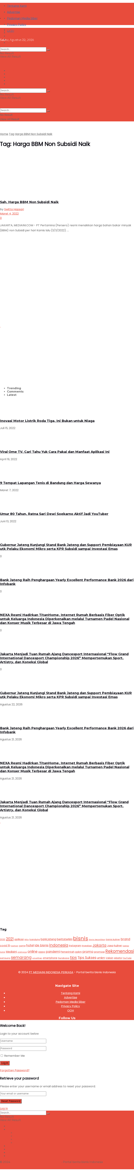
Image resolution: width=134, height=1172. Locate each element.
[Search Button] (48, 50)
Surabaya (63, 958)
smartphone (50, 958)
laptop (126, 945)
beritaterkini (64, 939)
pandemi (53, 951)
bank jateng (48, 939)
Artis (26, 939)
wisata (118, 958)
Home (4, 134)
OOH (70, 1011)
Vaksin (109, 958)
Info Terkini (15, 32)
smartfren (37, 958)
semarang (21, 957)
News (11, 29)
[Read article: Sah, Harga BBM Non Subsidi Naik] (67, 174)
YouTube (126, 958)
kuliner (118, 945)
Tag (11, 134)
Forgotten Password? (14, 1070)
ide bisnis (42, 945)
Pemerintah (68, 952)
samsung (5, 958)
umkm (101, 958)
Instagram (75, 945)
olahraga (22, 952)
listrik (2, 952)
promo (88, 951)
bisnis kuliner (113, 939)
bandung (34, 939)
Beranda (13, 1126)
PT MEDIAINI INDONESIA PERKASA (51, 972)
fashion (14, 945)
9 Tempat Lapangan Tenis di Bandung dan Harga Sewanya (50, 483)
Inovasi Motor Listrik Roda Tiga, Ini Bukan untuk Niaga (47, 421)
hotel (30, 945)
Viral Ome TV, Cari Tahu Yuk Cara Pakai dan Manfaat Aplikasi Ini (55, 452)
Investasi (87, 945)
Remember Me (14, 1056)
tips (73, 957)
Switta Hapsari (14, 209)
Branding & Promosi (21, 39)
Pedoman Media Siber (22, 18)
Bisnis (10, 36)
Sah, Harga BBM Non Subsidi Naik (29, 202)
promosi (99, 952)
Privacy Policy (70, 1006)
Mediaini (11, 952)
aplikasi (19, 939)
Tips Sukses (86, 957)
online (33, 951)
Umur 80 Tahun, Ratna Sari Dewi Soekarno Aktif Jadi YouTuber (54, 514)
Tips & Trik (14, 42)
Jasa (110, 945)
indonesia (58, 945)
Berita (11, 1129)
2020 (2, 939)
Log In (4, 1108)
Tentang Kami (17, 5)
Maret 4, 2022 (9, 214)
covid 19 (5, 945)
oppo (41, 952)
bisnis (80, 938)
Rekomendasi (119, 951)
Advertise (70, 997)
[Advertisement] (29, 298)
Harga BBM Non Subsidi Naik (33, 134)
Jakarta (99, 945)
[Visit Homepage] (26, 13)
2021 (10, 939)
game (22, 945)
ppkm (78, 952)
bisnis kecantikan (97, 939)
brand (125, 939)
